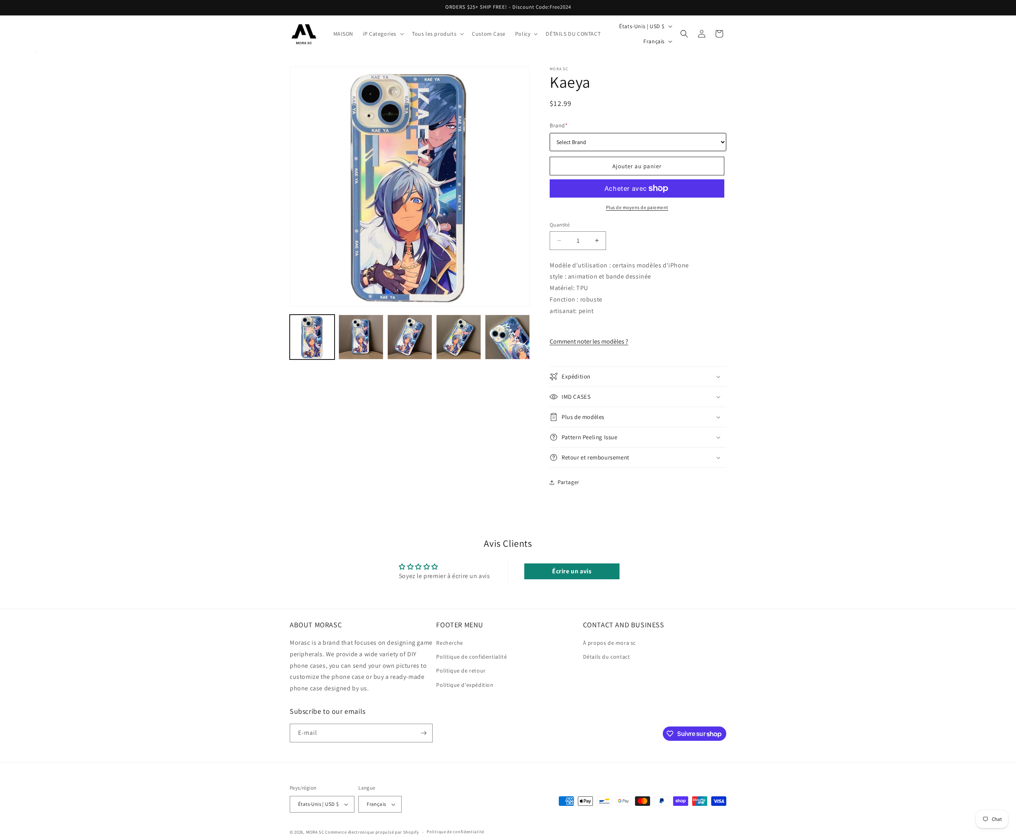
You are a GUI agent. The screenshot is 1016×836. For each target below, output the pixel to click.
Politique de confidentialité (471, 657)
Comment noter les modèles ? (589, 341)
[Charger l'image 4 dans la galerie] (458, 337)
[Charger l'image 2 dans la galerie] (361, 337)
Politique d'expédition (464, 684)
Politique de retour (460, 671)
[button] (382, 33)
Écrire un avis (571, 571)
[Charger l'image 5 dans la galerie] (507, 337)
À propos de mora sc (609, 643)
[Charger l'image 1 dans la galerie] (312, 337)
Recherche (449, 643)
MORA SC (315, 832)
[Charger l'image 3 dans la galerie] (409, 337)
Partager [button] (568, 482)
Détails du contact (606, 657)
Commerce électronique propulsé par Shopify (372, 832)
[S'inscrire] (423, 733)
